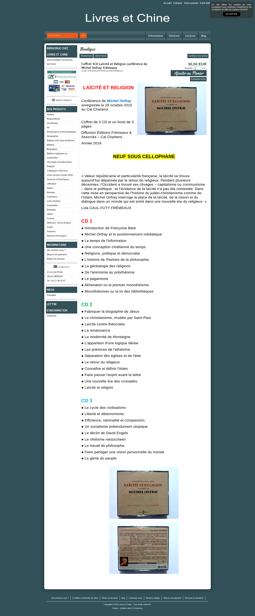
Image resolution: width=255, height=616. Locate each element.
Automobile (52, 205)
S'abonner (52, 316)
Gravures (51, 231)
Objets (50, 214)
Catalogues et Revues (57, 171)
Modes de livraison (56, 259)
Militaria (50, 145)
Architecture (52, 123)
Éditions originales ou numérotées (57, 155)
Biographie (52, 149)
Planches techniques (57, 236)
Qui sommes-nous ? (56, 250)
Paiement (174, 35)
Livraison (190, 35)
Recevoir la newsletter (194, 598)
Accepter (231, 14)
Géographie (52, 136)
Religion (51, 166)
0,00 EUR (205, 3)
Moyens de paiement (57, 254)
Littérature (51, 184)
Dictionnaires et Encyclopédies (61, 132)
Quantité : (189, 68)
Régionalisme (53, 119)
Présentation (155, 35)
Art (48, 127)
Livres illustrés (53, 201)
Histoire (50, 114)
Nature (50, 188)
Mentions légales (153, 598)
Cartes (50, 227)
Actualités (51, 295)
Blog (203, 35)
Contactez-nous (135, 598)
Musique (51, 192)
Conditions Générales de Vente (85, 598)
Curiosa (50, 218)
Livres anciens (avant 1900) (60, 175)
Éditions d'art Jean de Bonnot (60, 140)
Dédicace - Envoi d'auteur (59, 223)
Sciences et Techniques (58, 179)
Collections (52, 197)
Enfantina (51, 210)
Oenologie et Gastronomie (59, 162)
